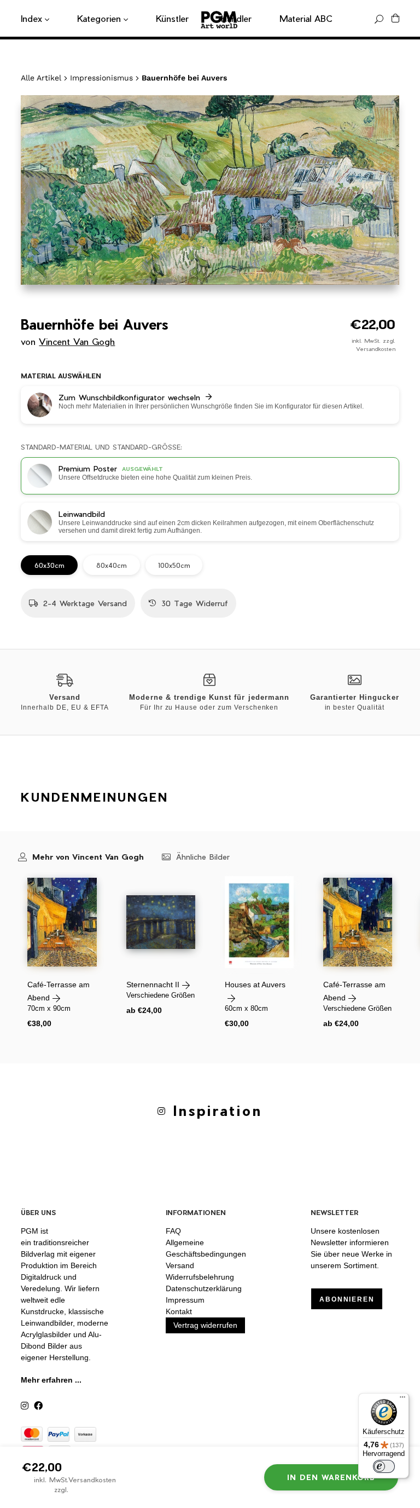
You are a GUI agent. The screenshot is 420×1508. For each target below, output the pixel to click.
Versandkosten (375, 349)
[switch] (384, 1466)
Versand (180, 1265)
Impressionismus (101, 77)
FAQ (173, 1231)
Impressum (185, 1300)
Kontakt (179, 1311)
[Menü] (402, 1399)
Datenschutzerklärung (204, 1288)
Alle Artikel (41, 77)
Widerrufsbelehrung (200, 1277)
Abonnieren (346, 1299)
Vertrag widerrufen (205, 1325)
